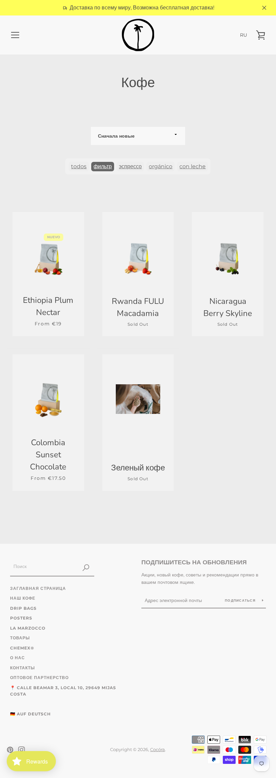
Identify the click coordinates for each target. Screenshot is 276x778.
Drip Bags (23, 608)
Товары (20, 637)
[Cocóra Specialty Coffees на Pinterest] (10, 749)
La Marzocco (27, 628)
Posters (21, 618)
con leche (192, 166)
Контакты (22, 667)
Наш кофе (22, 598)
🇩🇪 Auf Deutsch (30, 713)
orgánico (160, 166)
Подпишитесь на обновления (194, 562)
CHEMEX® (22, 647)
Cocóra (157, 749)
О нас (17, 657)
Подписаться (241, 600)
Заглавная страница (38, 588)
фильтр (103, 166)
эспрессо (130, 166)
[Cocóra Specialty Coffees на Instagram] (21, 749)
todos (79, 166)
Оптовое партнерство (39, 677)
